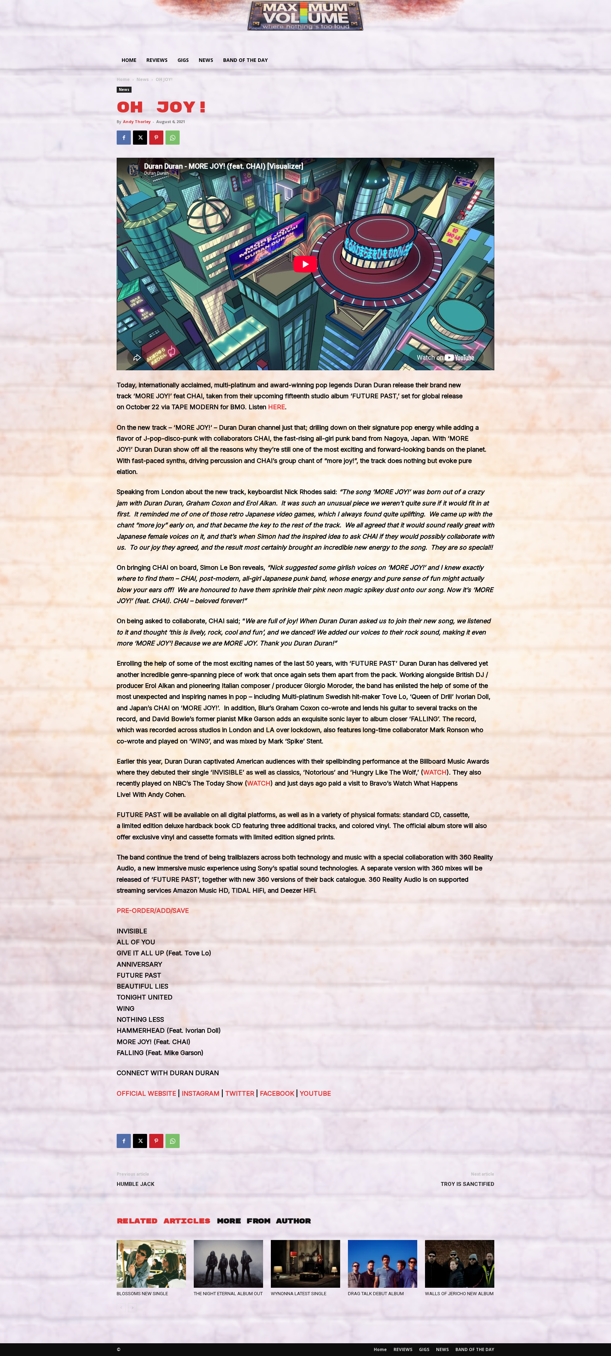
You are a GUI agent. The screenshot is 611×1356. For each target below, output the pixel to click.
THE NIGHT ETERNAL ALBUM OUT (228, 1293)
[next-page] (132, 1307)
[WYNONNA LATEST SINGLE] (305, 1264)
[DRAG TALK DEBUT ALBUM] (382, 1264)
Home (129, 60)
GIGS (183, 60)
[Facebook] (124, 138)
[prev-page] (121, 1307)
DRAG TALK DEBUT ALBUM (376, 1293)
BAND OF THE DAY (245, 60)
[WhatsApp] (172, 138)
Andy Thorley (137, 121)
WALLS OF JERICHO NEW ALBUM (459, 1293)
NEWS (206, 60)
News (142, 79)
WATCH (435, 772)
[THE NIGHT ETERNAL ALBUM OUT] (228, 1264)
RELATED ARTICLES (163, 1221)
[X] (140, 138)
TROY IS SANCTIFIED (467, 1184)
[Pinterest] (156, 138)
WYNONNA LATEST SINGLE (298, 1293)
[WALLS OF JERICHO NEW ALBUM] (459, 1264)
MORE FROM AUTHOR (263, 1221)
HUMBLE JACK (135, 1184)
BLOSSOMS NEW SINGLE (142, 1293)
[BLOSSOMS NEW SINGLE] (151, 1264)
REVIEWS (157, 60)
